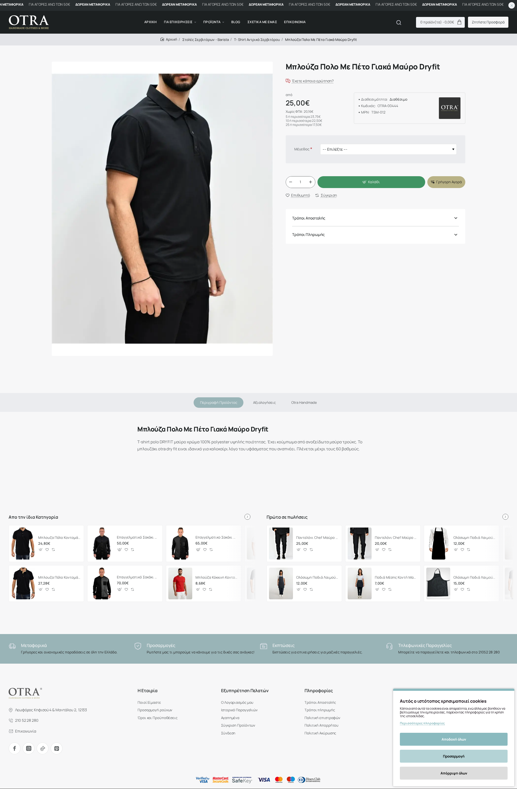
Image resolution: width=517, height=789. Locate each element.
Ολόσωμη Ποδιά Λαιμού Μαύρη (474, 537)
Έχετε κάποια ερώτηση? (313, 81)
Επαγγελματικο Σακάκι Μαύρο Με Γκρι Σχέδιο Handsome (216, 537)
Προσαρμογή (453, 756)
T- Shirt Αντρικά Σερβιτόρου (257, 39)
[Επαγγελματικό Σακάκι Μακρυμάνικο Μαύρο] (102, 543)
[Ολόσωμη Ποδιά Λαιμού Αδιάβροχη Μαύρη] (438, 583)
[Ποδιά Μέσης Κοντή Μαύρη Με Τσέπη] (360, 583)
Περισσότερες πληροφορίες (422, 723)
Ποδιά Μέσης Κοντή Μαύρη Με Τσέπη (396, 577)
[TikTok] (42, 748)
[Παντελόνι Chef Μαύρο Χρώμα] (360, 543)
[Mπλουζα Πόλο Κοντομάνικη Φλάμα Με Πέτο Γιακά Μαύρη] (23, 583)
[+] (310, 182)
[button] (371, 182)
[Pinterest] (56, 748)
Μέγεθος (301, 149)
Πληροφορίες (319, 691)
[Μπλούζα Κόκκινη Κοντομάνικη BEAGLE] (180, 583)
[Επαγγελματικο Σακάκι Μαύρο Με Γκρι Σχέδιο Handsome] (180, 543)
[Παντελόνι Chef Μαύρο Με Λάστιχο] (281, 543)
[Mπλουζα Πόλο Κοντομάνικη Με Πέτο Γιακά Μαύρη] (23, 543)
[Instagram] (28, 748)
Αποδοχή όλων (454, 739)
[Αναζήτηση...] (398, 22)
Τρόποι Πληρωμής (308, 234)
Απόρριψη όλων (454, 773)
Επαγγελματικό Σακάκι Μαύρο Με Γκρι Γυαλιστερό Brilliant (138, 577)
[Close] (511, 5)
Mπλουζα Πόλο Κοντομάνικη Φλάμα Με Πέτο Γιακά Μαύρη (59, 577)
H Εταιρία (148, 691)
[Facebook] (14, 748)
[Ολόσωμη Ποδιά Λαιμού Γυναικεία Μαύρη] (281, 583)
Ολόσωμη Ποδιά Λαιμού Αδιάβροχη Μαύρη (474, 577)
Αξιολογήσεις (264, 402)
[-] (290, 182)
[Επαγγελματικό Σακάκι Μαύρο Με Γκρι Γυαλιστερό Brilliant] (102, 583)
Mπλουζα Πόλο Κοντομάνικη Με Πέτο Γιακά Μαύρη (59, 537)
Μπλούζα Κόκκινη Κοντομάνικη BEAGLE (216, 577)
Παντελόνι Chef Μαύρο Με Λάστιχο (317, 537)
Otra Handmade (304, 402)
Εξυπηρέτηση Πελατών (245, 691)
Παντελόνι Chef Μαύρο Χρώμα (396, 537)
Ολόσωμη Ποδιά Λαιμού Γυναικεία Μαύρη (317, 577)
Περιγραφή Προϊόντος (218, 402)
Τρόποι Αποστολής (308, 218)
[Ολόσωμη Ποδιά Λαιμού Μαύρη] (438, 543)
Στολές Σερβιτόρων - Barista (205, 39)
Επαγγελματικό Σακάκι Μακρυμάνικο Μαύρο (138, 537)
